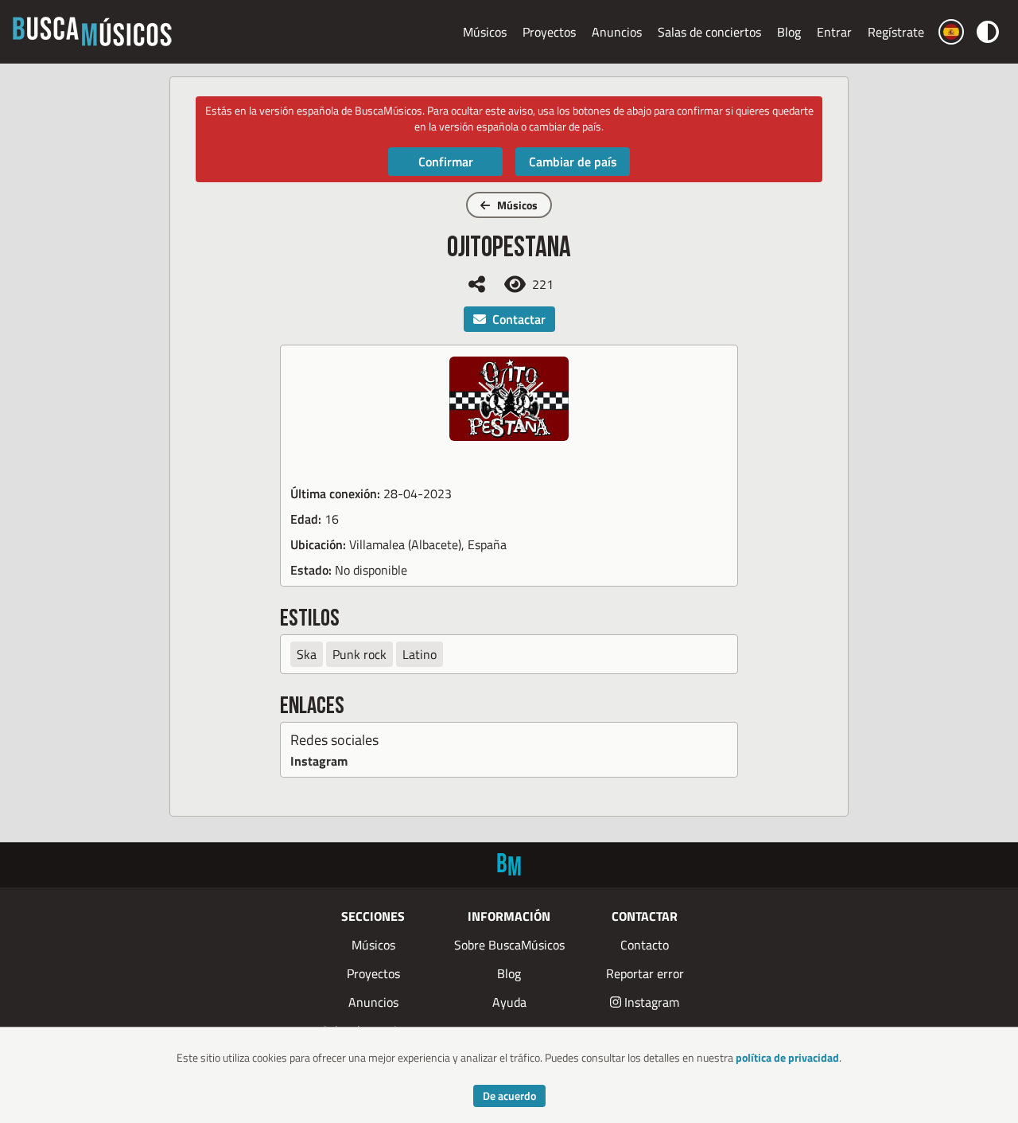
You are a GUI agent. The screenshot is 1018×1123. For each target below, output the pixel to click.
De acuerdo (509, 1095)
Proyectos (549, 31)
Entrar (834, 31)
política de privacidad (787, 1057)
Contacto (644, 944)
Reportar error (645, 973)
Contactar (519, 319)
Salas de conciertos (709, 31)
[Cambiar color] (988, 31)
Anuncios (617, 31)
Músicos (485, 31)
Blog (789, 31)
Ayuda (509, 1002)
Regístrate (896, 31)
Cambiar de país (573, 161)
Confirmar (445, 161)
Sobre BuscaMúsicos (509, 944)
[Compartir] (476, 284)
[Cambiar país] (951, 32)
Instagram (319, 760)
